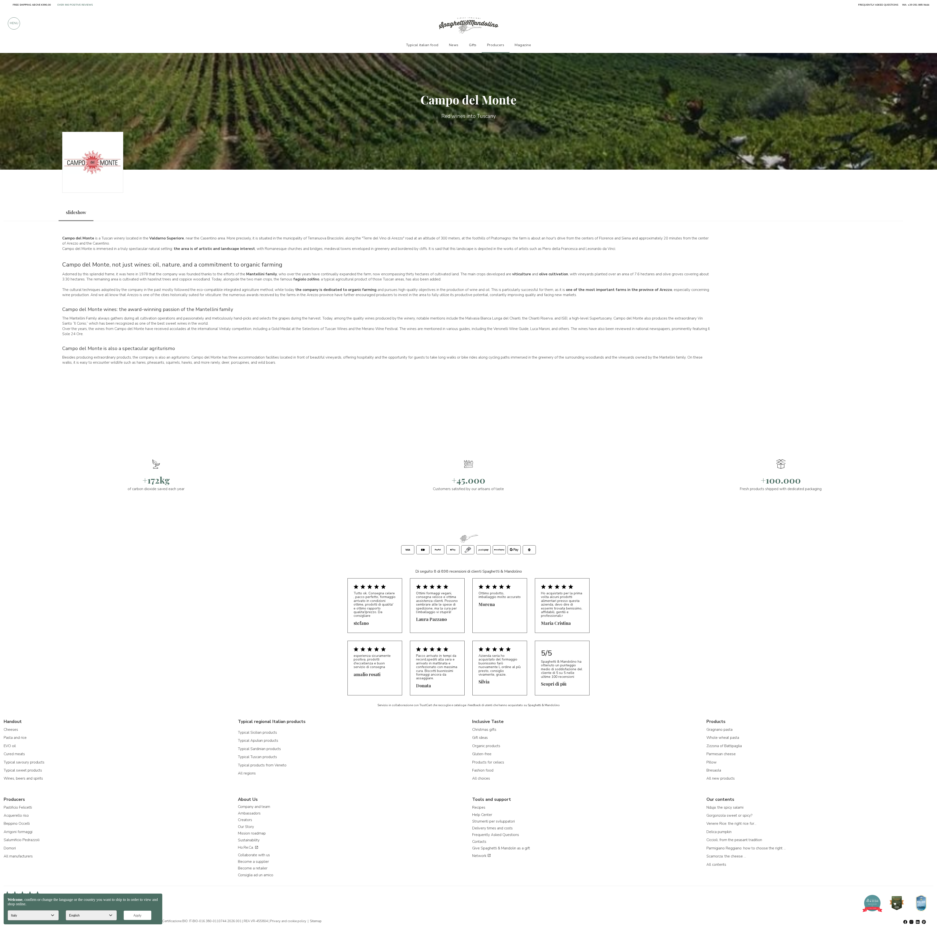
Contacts (479, 841)
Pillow (711, 762)
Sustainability (249, 840)
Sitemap (316, 921)
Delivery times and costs (492, 828)
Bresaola (713, 770)
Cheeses (11, 729)
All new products (720, 778)
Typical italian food (422, 44)
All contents (716, 864)
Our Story (246, 826)
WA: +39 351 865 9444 (915, 5)
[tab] (76, 212)
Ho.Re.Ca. (246, 847)
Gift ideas (480, 737)
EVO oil (10, 745)
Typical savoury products (24, 762)
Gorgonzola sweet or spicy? (729, 815)
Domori (10, 848)
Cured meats (14, 754)
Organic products (486, 745)
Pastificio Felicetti (18, 807)
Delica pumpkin (719, 831)
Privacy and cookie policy (288, 921)
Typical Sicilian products (257, 732)
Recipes (478, 807)
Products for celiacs (488, 762)
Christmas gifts (484, 729)
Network (479, 855)
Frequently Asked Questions (495, 834)
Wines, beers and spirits (23, 778)
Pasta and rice (15, 737)
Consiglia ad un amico (255, 875)
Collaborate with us (254, 855)
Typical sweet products (23, 770)
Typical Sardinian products (259, 748)
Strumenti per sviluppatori (493, 821)
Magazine (523, 44)
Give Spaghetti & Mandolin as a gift (501, 848)
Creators (245, 819)
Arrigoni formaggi (18, 831)
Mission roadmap (252, 833)
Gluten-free (481, 754)
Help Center (482, 814)
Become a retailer (252, 868)
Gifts (473, 44)
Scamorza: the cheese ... (726, 856)
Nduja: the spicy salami (724, 807)
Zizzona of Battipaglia (724, 745)
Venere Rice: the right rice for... (731, 823)
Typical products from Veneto (262, 765)
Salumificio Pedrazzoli (22, 839)
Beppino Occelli (17, 823)
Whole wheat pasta (722, 737)
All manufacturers (18, 856)
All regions (247, 773)
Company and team (254, 806)
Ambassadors (249, 813)
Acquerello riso (16, 815)
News (453, 44)
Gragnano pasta (719, 729)
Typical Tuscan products (257, 756)
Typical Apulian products (258, 740)
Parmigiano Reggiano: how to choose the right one (746, 848)
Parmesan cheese (721, 754)
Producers (495, 44)
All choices (481, 778)
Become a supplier (253, 861)
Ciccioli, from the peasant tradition (734, 839)
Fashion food (482, 770)
